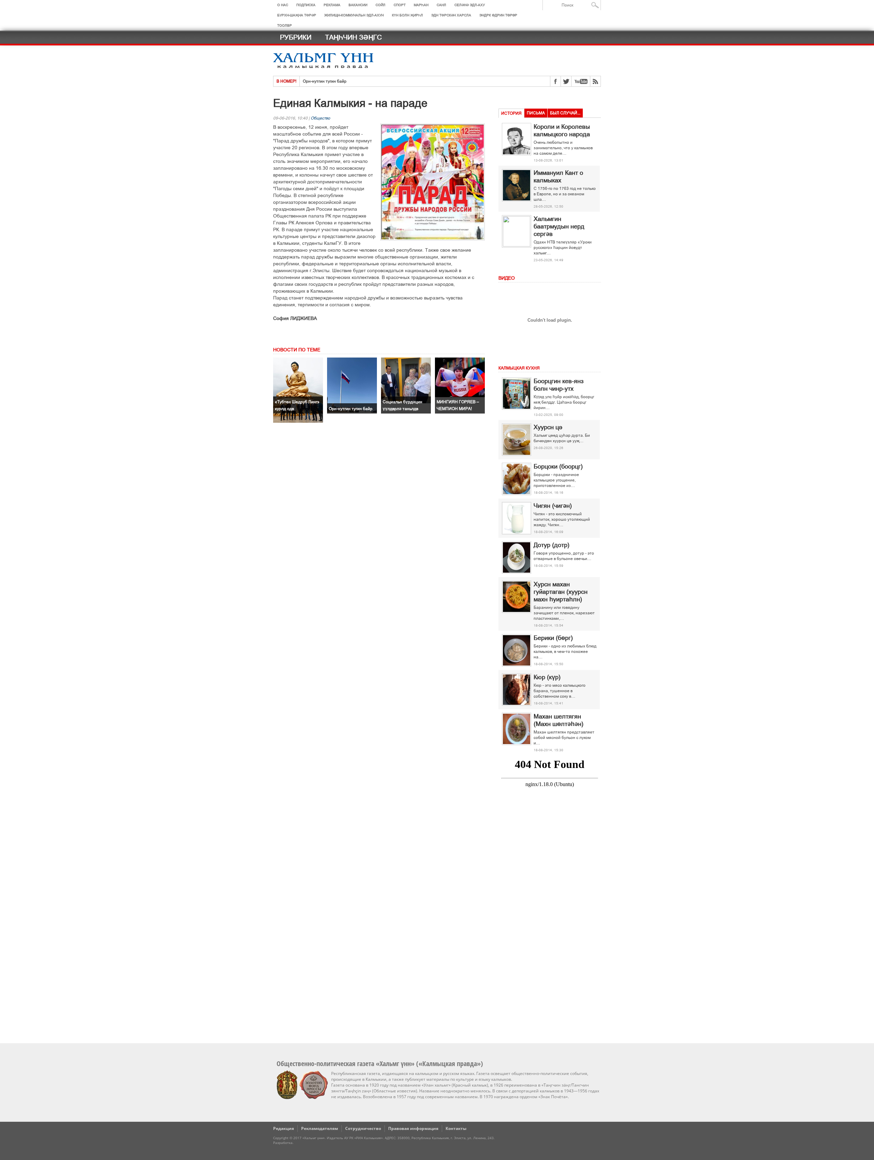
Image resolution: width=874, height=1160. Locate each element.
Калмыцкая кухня (519, 368)
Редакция (283, 1128)
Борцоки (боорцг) (558, 466)
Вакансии (358, 5)
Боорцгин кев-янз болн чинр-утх (558, 385)
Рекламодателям (319, 1128)
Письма (536, 113)
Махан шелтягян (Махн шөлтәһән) (558, 720)
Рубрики (295, 37)
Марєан (421, 5)
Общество (320, 118)
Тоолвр (284, 25)
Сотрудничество (363, 1128)
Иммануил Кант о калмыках (558, 176)
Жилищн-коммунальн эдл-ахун (354, 15)
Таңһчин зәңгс (353, 37)
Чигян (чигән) (553, 505)
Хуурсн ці (548, 427)
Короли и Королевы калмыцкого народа (562, 130)
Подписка (305, 5)
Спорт (400, 5)
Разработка (283, 1142)
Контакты (456, 1128)
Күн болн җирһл (407, 15)
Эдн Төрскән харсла (451, 15)
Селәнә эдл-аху (469, 5)
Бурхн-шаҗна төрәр (296, 15)
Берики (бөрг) (553, 637)
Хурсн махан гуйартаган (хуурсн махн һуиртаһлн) (561, 592)
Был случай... (565, 113)
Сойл (380, 5)
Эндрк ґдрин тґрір (498, 15)
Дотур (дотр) (551, 545)
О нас (282, 5)
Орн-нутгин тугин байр (325, 81)
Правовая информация (413, 1128)
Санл (441, 5)
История (511, 113)
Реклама (332, 5)
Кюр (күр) (547, 677)
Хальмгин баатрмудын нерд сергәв (559, 226)
